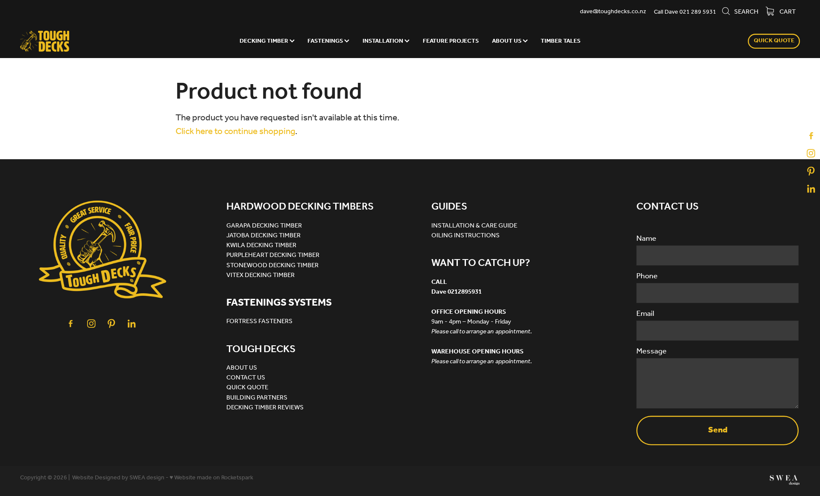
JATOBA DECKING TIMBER (263, 235)
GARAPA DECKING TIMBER (264, 225)
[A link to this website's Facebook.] (811, 136)
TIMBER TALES (560, 41)
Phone (647, 276)
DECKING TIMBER (265, 41)
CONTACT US (245, 377)
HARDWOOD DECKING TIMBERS (300, 206)
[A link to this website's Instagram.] (811, 153)
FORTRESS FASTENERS (259, 321)
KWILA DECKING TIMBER (261, 245)
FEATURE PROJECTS (451, 41)
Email (645, 314)
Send (717, 430)
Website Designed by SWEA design (118, 478)
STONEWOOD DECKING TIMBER (272, 265)
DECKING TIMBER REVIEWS (265, 407)
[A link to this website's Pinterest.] (811, 171)
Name (646, 239)
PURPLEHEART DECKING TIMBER (272, 255)
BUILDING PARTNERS (256, 397)
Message (651, 352)
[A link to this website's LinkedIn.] (811, 189)
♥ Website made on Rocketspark (211, 478)
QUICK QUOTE (774, 41)
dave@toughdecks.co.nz (613, 12)
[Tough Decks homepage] (98, 41)
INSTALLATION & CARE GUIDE (474, 225)
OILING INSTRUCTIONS (465, 235)
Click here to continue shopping (235, 131)
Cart (787, 12)
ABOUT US (507, 41)
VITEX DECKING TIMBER (260, 275)
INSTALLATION (383, 41)
